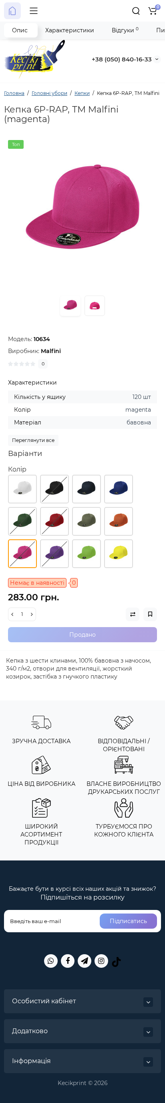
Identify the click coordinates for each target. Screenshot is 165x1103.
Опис (20, 30)
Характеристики (69, 30)
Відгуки (125, 30)
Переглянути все (33, 440)
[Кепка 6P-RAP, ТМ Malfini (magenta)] (82, 214)
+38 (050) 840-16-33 (122, 59)
